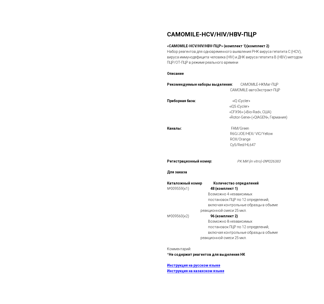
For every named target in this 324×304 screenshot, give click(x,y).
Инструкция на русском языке (193, 265)
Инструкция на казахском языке (195, 271)
